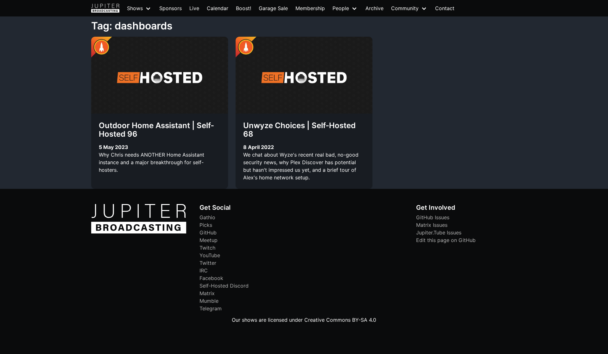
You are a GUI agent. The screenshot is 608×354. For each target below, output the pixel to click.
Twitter (208, 263)
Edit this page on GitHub (446, 240)
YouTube (210, 255)
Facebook (211, 278)
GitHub (208, 232)
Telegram (211, 308)
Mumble (209, 301)
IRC (204, 270)
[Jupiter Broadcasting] (138, 232)
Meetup (209, 240)
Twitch (207, 248)
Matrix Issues (431, 225)
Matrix (207, 293)
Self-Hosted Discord (224, 286)
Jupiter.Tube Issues (438, 232)
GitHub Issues (432, 217)
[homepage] (105, 8)
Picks (206, 225)
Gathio (207, 217)
